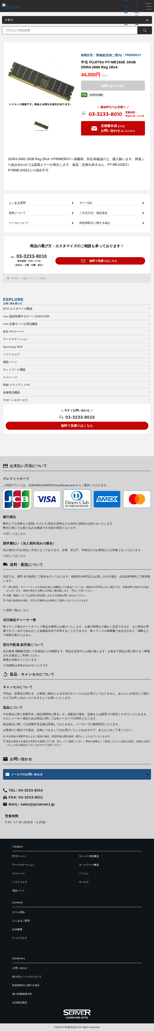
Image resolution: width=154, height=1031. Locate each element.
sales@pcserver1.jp (38, 804)
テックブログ (19, 938)
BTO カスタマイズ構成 (17, 308)
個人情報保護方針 (22, 994)
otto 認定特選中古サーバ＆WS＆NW (26, 316)
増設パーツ (29, 278)
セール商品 (18, 912)
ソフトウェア (11, 354)
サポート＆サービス (15, 400)
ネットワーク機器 (14, 369)
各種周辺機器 (11, 392)
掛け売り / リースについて (27, 976)
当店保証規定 (19, 1002)
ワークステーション (15, 339)
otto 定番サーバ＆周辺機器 (20, 323)
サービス (84, 882)
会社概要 (17, 929)
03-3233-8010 (105, 114)
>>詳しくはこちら (14, 533)
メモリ (42, 278)
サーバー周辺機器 (89, 856)
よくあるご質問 (21, 920)
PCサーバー (19, 856)
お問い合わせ (19, 968)
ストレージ (10, 377)
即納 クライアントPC (16, 384)
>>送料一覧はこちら (16, 610)
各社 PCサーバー (13, 331)
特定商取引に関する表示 (26, 985)
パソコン (84, 873)
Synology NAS (13, 346)
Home (14, 278)
